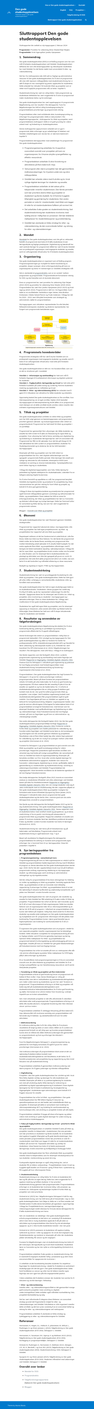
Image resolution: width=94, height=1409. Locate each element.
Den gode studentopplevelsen (26, 11)
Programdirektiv (32, 1375)
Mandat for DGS (31, 1371)
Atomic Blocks (20, 1405)
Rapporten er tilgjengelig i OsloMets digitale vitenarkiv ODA (49, 660)
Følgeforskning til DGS (76, 15)
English (63, 10)
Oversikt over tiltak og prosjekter (40, 511)
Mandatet (23, 239)
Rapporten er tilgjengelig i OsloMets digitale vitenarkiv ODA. (43, 725)
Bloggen (28, 1387)
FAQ (70, 10)
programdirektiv (41, 273)
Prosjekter (80, 10)
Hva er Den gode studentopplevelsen (59, 5)
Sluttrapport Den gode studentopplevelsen (65, 20)
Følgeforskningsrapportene (36, 1379)
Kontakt (82, 5)
